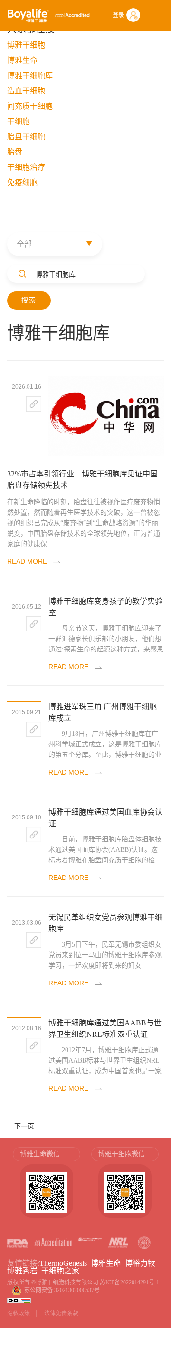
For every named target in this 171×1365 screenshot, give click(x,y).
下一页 (24, 1126)
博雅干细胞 (26, 45)
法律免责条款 (61, 1313)
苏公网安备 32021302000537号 (63, 1290)
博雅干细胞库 (30, 76)
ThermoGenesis (63, 1263)
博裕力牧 (140, 1263)
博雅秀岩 (22, 1271)
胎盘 (14, 152)
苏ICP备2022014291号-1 (129, 1282)
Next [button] (159, 1187)
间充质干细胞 (30, 106)
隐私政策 (18, 1313)
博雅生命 (22, 60)
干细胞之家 (60, 1271)
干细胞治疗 (26, 167)
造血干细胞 (26, 91)
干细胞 (18, 121)
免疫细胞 (22, 182)
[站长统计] (19, 1299)
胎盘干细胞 (26, 137)
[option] (46, 1187)
